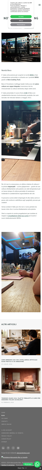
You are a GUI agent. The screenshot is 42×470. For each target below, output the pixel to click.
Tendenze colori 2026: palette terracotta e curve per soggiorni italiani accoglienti (20, 399)
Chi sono (4, 418)
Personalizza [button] (21, 24)
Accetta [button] (21, 16)
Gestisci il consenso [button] (8, 465)
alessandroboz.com (23, 453)
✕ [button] (31, 2)
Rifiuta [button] (21, 20)
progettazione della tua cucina (18, 216)
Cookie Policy (6, 439)
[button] (40, 5)
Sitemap (4, 441)
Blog (3, 415)
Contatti (4, 421)
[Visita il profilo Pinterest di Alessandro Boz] (8, 448)
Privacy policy (6, 436)
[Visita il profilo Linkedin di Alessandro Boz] (3, 448)
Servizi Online (6, 424)
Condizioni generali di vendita (12, 433)
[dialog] (21, 14)
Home (3, 412)
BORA (32, 75)
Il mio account (6, 430)
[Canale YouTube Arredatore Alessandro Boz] (18, 448)
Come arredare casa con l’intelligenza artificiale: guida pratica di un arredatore (19, 360)
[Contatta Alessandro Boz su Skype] (13, 448)
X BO (25, 93)
